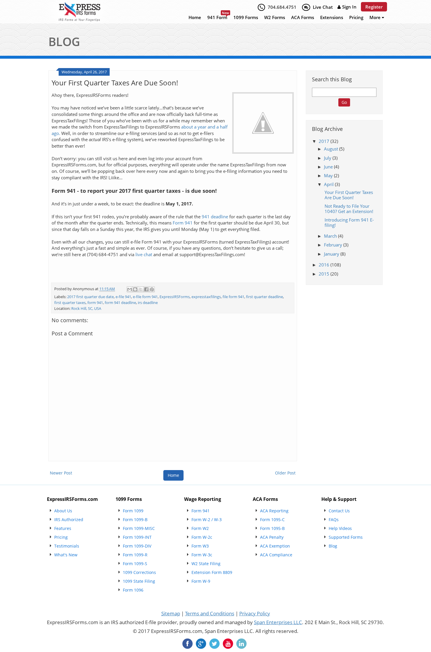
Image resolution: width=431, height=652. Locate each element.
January (332, 254)
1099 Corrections (139, 572)
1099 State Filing (139, 581)
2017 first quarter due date (90, 296)
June (329, 167)
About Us (63, 511)
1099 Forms (245, 17)
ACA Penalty (272, 537)
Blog (333, 546)
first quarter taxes (70, 302)
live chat (143, 254)
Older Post (285, 473)
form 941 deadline (120, 302)
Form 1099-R (135, 555)
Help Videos (340, 528)
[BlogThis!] (135, 289)
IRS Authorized (68, 519)
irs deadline (148, 302)
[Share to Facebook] (146, 289)
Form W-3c (201, 555)
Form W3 (200, 546)
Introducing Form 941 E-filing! (349, 222)
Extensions (331, 17)
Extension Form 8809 (211, 572)
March (331, 236)
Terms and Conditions (209, 613)
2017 (324, 141)
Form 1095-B (272, 528)
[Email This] (130, 289)
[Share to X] (141, 289)
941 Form (217, 17)
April (329, 184)
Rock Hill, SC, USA (86, 308)
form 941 (95, 302)
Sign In (349, 7)
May (329, 175)
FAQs (334, 519)
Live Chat (323, 7)
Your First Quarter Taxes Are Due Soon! (349, 194)
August (331, 149)
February (333, 245)
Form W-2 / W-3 (206, 519)
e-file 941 (123, 296)
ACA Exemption (275, 546)
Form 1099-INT (137, 537)
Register (374, 7)
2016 (324, 265)
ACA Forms (302, 17)
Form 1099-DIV (137, 546)
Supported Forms (346, 537)
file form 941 (233, 296)
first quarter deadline (264, 296)
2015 (324, 274)
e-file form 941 (145, 296)
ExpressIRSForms (174, 296)
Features (62, 528)
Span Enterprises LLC (278, 622)
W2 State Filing (205, 563)
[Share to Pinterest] (152, 289)
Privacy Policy (254, 613)
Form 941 (183, 223)
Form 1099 (133, 511)
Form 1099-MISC (139, 528)
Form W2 (200, 528)
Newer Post (61, 473)
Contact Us (339, 511)
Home (195, 17)
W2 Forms (274, 17)
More (375, 17)
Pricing (356, 17)
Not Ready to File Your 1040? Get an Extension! (349, 208)
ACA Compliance (276, 555)
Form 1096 (133, 590)
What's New (65, 555)
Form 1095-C (272, 519)
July (328, 158)
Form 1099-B (135, 519)
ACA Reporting (274, 511)
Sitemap (170, 613)
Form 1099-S (135, 563)
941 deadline (215, 217)
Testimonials (66, 546)
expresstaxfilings (206, 296)
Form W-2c (201, 537)
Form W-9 (200, 581)
